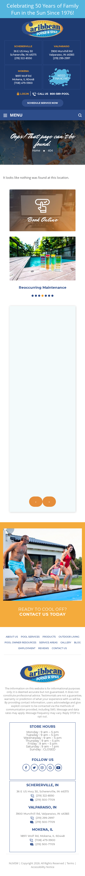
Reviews (43, 648)
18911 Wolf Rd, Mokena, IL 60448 (42, 835)
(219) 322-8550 (23, 58)
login (24, 93)
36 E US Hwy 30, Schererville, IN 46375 (43, 791)
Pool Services (30, 636)
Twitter (34, 767)
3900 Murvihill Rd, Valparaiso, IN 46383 (42, 813)
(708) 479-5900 (23, 82)
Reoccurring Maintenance (42, 288)
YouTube (58, 767)
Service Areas (48, 642)
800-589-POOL (59, 93)
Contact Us (59, 648)
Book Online (42, 219)
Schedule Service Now (42, 103)
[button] (33, 296)
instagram (42, 767)
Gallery (65, 642)
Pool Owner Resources (20, 642)
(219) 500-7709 (45, 799)
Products (49, 636)
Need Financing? (61, 77)
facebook (26, 767)
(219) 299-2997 (61, 58)
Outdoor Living (69, 636)
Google (50, 767)
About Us (12, 636)
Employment (26, 648)
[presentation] (35, 501)
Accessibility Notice (42, 867)
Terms (70, 863)
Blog (77, 642)
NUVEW (13, 863)
